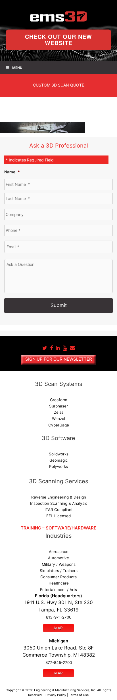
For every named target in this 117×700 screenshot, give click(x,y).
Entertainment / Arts (58, 589)
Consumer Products (58, 577)
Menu (17, 68)
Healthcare (59, 583)
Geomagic (58, 460)
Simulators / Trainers (59, 570)
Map (58, 628)
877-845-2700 (58, 662)
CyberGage (58, 425)
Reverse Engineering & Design (58, 497)
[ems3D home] (58, 16)
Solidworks (58, 454)
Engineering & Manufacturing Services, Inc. (65, 690)
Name (12, 171)
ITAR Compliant (59, 509)
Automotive (58, 558)
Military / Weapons (59, 564)
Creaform (58, 400)
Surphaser (58, 406)
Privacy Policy (55, 695)
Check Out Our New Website (58, 39)
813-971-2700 (58, 617)
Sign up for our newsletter (58, 359)
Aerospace (58, 551)
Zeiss (58, 412)
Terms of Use (79, 695)
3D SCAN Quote (58, 85)
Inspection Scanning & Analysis (58, 503)
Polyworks (58, 466)
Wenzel (58, 418)
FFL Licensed (58, 516)
